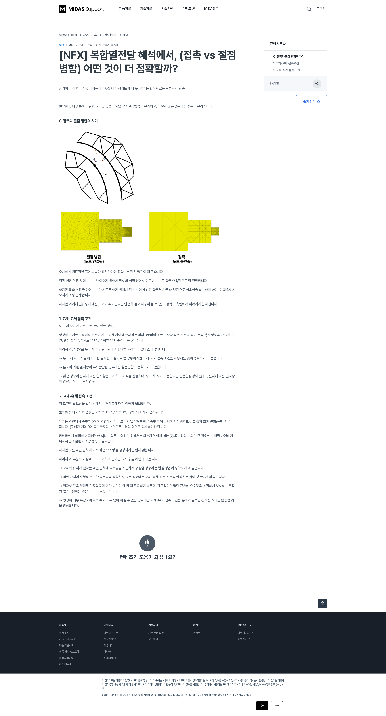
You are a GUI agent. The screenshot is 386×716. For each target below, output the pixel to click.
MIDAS (209, 8)
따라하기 (108, 651)
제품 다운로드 (66, 645)
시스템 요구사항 (67, 639)
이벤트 (186, 8)
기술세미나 (109, 645)
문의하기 (153, 639)
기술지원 (167, 8)
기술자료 (146, 8)
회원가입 (242, 639)
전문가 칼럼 (110, 639)
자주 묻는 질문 (156, 633)
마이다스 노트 (111, 633)
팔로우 (311, 101)
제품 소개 (64, 633)
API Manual (110, 658)
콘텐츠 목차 (278, 44)
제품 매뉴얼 (65, 664)
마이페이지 (244, 633)
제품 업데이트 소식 (69, 651)
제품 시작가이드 (67, 658)
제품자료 (125, 8)
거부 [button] (277, 705)
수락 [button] (262, 705)
